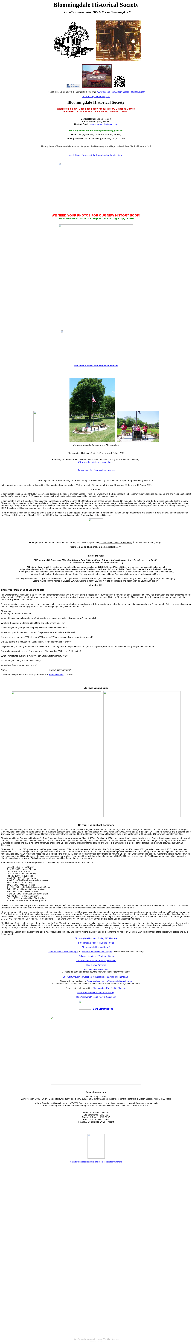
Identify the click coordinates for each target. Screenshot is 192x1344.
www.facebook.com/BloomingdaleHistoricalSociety (121, 92)
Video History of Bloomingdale (96, 97)
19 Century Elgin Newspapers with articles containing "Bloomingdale (95, 977)
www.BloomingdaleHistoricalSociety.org (96, 992)
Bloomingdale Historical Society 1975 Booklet (96, 938)
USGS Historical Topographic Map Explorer (96, 960)
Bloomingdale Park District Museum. (109, 988)
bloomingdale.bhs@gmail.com (104, 124)
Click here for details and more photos (95, 462)
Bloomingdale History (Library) (96, 947)
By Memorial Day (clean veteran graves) (96, 470)
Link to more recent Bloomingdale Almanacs (96, 366)
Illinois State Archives (96, 965)
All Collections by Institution (96, 969)
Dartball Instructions (103, 1009)
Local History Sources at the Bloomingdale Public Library (96, 155)
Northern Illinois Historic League (63, 952)
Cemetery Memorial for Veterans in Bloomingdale (109, 981)
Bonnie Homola (56, 675)
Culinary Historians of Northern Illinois (96, 956)
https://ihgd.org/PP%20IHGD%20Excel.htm (96, 997)
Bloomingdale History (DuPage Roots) (96, 943)
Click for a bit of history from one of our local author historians (96, 1162)
